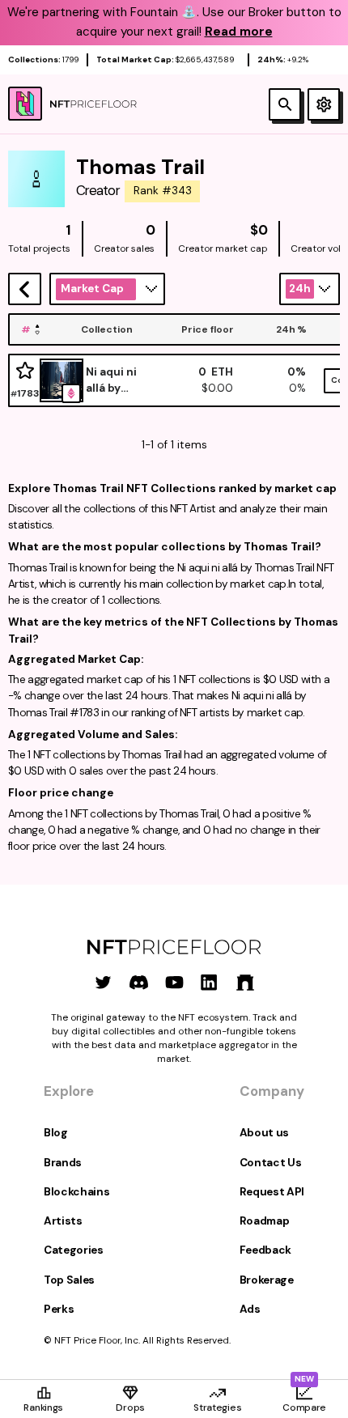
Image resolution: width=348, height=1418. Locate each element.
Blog (56, 1133)
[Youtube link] (174, 982)
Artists (63, 1221)
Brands (63, 1163)
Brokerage (267, 1280)
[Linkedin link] (209, 982)
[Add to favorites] (25, 371)
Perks (59, 1309)
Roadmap (265, 1221)
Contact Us (271, 1163)
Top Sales (69, 1280)
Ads (250, 1309)
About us (264, 1133)
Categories (74, 1250)
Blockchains (76, 1192)
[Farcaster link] (245, 982)
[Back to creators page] (24, 289)
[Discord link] (139, 982)
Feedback (265, 1250)
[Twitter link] (103, 982)
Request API (272, 1192)
